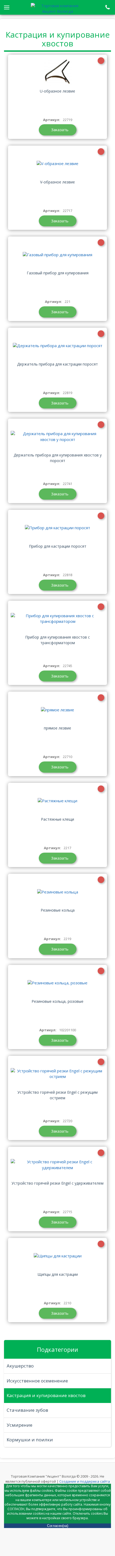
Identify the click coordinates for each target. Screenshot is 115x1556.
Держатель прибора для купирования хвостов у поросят (58, 457)
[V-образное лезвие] (57, 163)
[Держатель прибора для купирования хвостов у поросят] (57, 436)
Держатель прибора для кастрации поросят (57, 364)
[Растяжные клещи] (57, 800)
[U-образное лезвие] (57, 72)
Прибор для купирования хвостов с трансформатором (57, 640)
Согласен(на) (57, 1526)
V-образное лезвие (57, 182)
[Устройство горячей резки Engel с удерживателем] (57, 1164)
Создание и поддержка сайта (84, 1481)
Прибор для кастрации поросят (57, 546)
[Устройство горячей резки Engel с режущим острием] (57, 1073)
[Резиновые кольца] (57, 891)
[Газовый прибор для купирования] (57, 254)
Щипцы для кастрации (57, 1274)
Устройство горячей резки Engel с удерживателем (57, 1183)
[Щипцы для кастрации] (57, 1256)
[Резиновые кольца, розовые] (57, 983)
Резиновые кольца (58, 910)
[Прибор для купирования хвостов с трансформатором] (57, 618)
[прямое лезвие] (57, 709)
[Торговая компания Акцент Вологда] (57, 7)
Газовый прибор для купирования (58, 272)
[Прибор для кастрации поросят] (57, 527)
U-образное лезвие (57, 91)
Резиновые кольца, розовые (57, 1001)
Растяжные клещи (57, 819)
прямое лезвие (57, 728)
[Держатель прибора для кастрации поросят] (57, 345)
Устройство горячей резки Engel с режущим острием (57, 1095)
